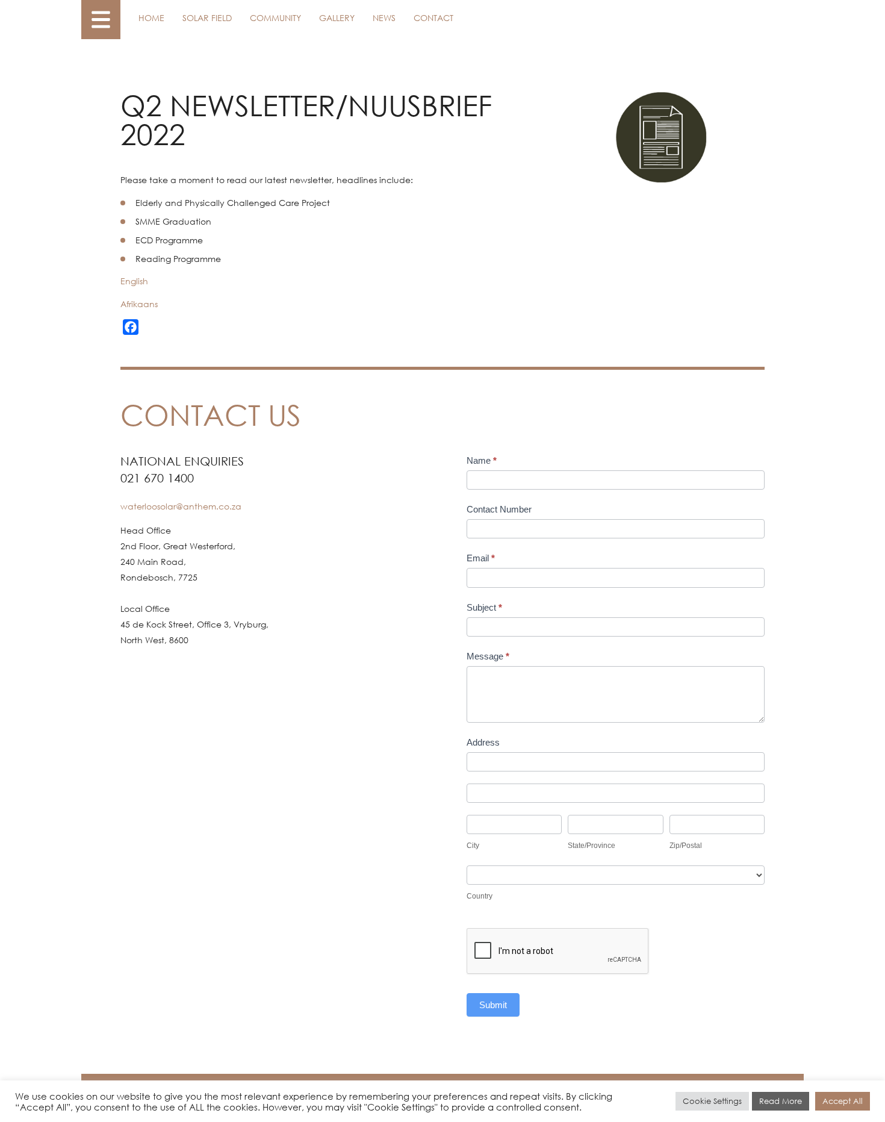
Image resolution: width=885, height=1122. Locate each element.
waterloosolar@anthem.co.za (180, 506)
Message (488, 656)
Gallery (337, 17)
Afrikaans (139, 304)
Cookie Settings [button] (712, 1101)
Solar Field (207, 17)
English (134, 281)
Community (275, 17)
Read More (780, 1101)
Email (481, 558)
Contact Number (499, 509)
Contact (433, 17)
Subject (484, 607)
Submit (493, 1005)
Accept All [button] (842, 1101)
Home (151, 17)
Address (483, 742)
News (384, 17)
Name (482, 460)
